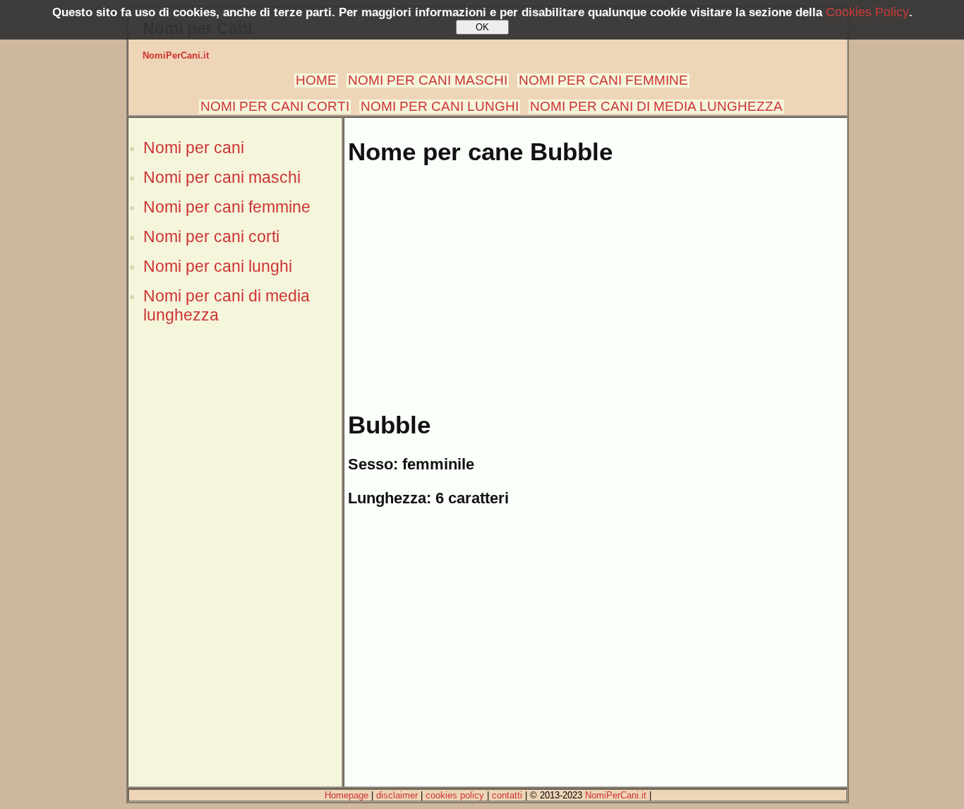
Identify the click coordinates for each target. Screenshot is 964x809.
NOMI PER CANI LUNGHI (440, 106)
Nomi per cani (193, 147)
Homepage (346, 795)
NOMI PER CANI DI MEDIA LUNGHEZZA (656, 106)
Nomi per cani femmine (227, 207)
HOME (316, 80)
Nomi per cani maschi (222, 177)
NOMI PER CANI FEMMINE (603, 80)
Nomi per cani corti (211, 236)
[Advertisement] (235, 574)
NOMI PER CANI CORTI (274, 106)
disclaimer (397, 795)
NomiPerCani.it (176, 55)
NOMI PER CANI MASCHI (427, 80)
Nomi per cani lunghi (217, 266)
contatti (507, 795)
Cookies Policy (867, 12)
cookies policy (455, 795)
